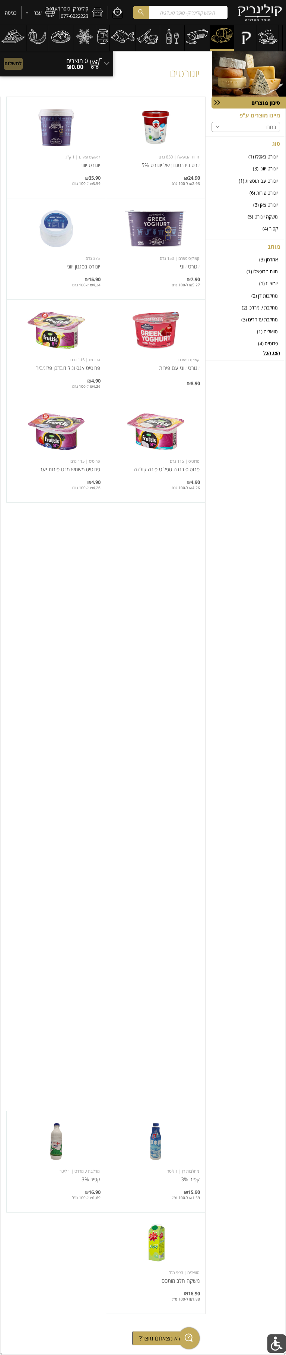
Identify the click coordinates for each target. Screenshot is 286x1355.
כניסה (10, 12)
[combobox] (180, 12)
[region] (56, 60)
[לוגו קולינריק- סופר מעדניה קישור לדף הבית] (260, 12)
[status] (77, 61)
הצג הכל (271, 353)
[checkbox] (246, 156)
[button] (117, 12)
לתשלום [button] (13, 63)
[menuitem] (284, 38)
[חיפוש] (141, 12)
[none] (155, 147)
